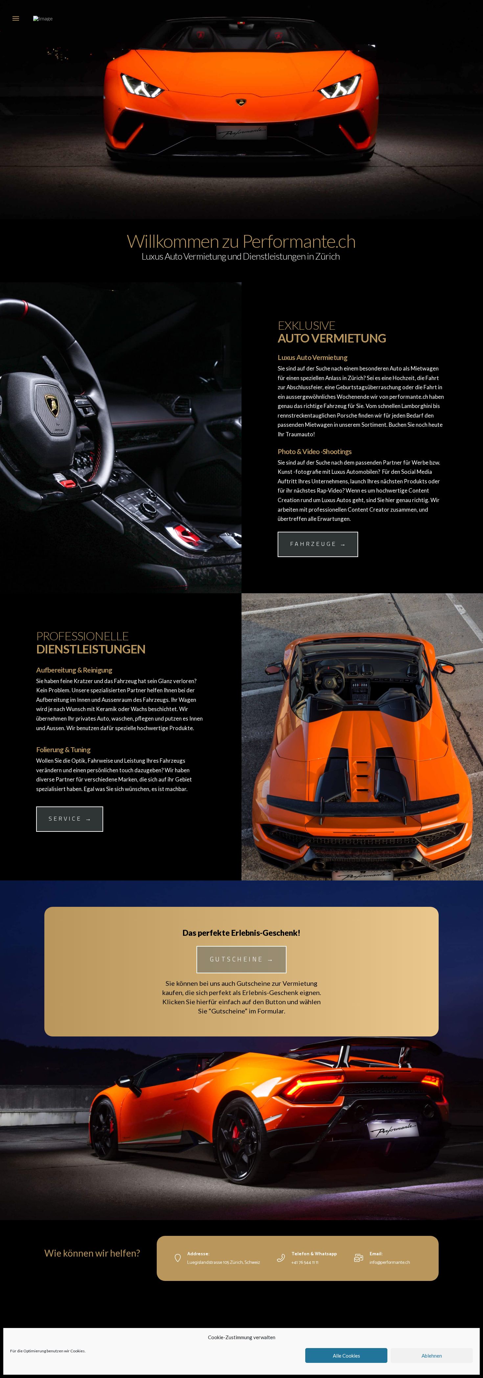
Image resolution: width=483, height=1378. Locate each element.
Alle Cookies (346, 1356)
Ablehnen (432, 1356)
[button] (16, 18)
